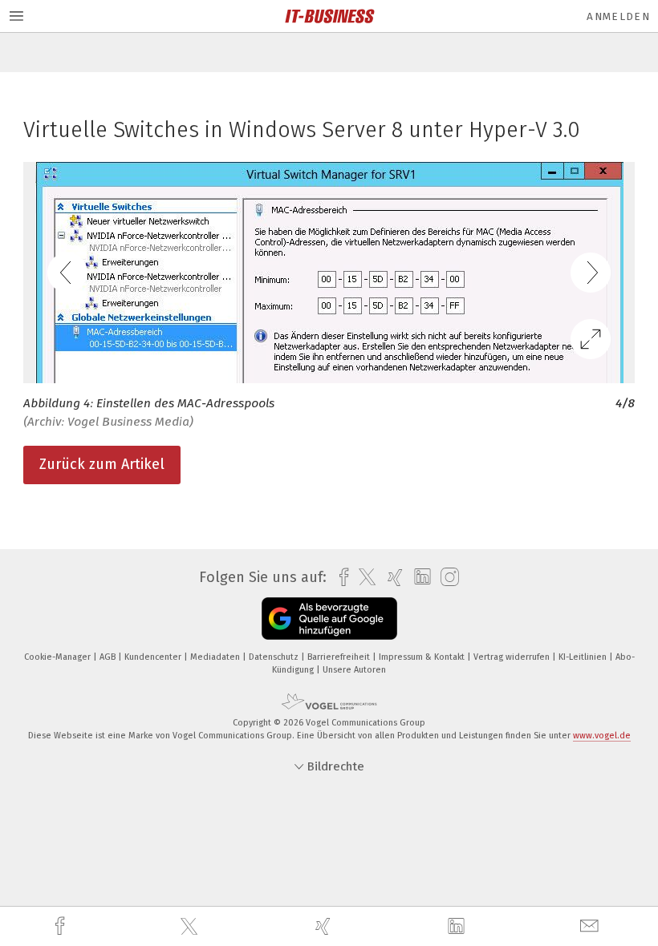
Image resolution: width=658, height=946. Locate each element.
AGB (109, 657)
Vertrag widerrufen (512, 657)
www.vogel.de (602, 735)
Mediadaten (216, 657)
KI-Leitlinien (583, 657)
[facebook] (61, 926)
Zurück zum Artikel (101, 464)
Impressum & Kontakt (423, 657)
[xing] (325, 926)
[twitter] (191, 927)
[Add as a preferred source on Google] (329, 618)
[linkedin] (458, 926)
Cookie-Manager (58, 657)
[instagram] (446, 578)
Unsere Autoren (354, 670)
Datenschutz (275, 657)
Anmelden (618, 16)
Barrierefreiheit (339, 657)
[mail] (591, 926)
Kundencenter (154, 657)
